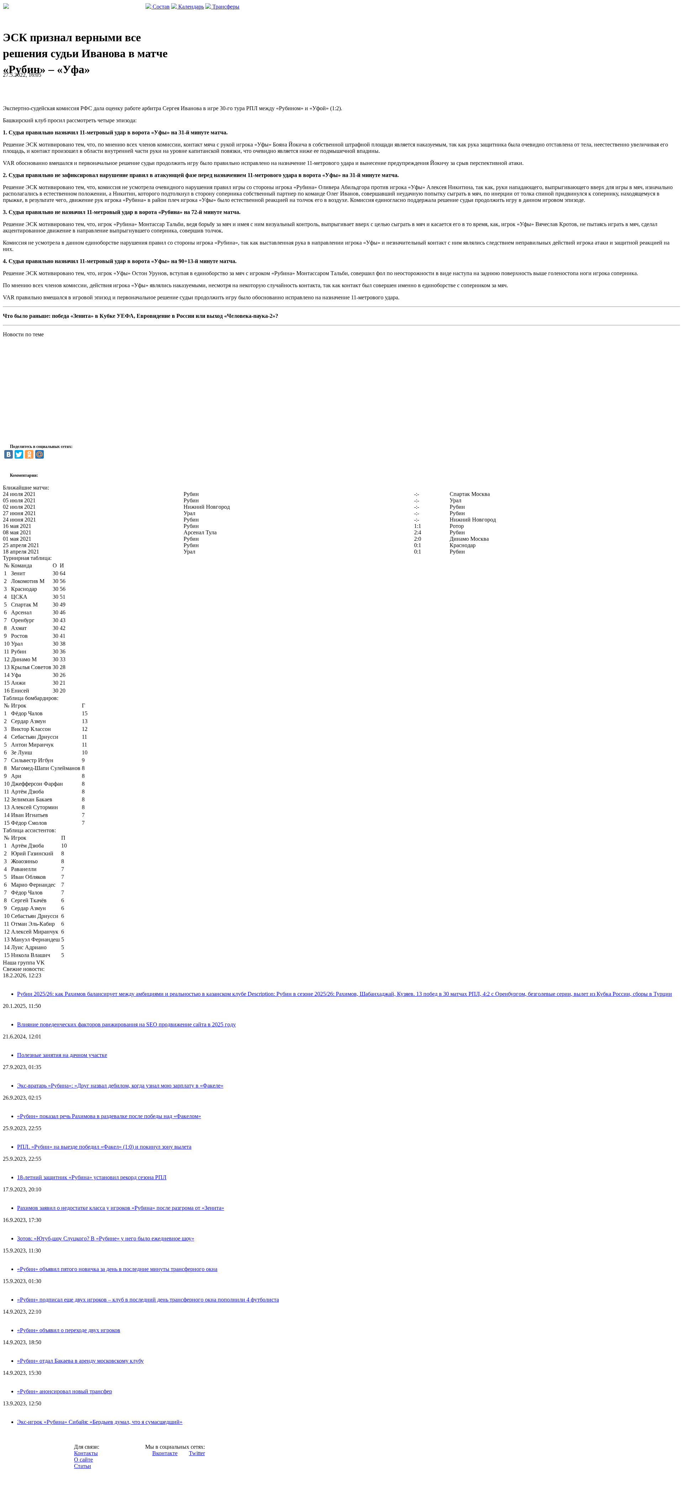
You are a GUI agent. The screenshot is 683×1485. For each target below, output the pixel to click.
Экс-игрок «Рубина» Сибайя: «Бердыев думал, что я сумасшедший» (99, 1422)
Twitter (197, 1453)
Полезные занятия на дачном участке (62, 1055)
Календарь (190, 7)
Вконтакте (165, 1453)
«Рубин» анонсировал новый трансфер (64, 1391)
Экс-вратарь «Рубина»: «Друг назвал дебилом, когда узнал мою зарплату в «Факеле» (120, 1086)
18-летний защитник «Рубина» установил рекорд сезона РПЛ (91, 1177)
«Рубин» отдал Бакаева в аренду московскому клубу (80, 1361)
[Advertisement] (86, 89)
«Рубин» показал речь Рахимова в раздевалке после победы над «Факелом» (109, 1116)
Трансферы (225, 7)
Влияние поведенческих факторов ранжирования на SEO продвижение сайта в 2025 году (126, 1024)
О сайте (83, 1460)
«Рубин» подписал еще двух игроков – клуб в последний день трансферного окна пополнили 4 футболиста (148, 1300)
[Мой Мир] (39, 454)
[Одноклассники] (29, 454)
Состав (160, 7)
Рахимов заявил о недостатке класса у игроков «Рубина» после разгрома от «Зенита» (120, 1208)
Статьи (82, 1466)
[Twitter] (19, 454)
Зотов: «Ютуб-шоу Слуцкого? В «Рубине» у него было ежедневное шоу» (105, 1238)
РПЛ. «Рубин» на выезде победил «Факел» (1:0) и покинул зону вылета (104, 1147)
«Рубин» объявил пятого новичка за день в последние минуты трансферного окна (117, 1269)
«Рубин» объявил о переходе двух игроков (68, 1330)
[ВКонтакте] (8, 454)
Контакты (86, 1453)
